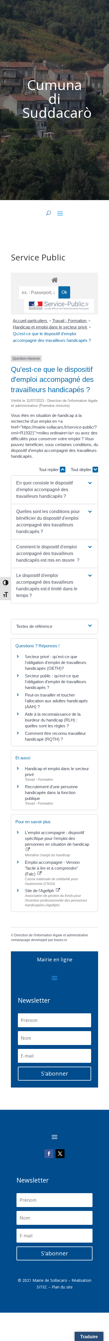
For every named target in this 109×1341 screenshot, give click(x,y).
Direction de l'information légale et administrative (51, 935)
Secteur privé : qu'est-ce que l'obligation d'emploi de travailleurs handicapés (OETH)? (55, 662)
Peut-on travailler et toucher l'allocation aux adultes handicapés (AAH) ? (56, 701)
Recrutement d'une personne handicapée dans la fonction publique (51, 792)
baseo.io (60, 940)
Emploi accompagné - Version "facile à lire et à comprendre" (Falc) (52, 868)
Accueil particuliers (30, 320)
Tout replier (49, 469)
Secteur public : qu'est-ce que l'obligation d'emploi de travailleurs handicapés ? (55, 681)
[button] (54, 490)
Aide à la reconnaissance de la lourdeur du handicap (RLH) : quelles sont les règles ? (52, 720)
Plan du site (62, 1287)
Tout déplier (82, 469)
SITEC (42, 1287)
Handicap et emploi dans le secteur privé (50, 327)
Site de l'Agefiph (40, 890)
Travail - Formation (69, 320)
